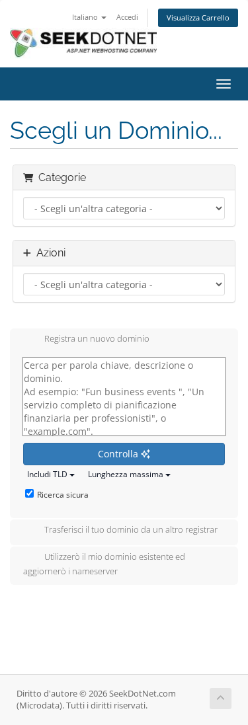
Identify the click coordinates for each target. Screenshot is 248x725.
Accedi (127, 17)
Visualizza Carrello (198, 17)
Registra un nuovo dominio (96, 339)
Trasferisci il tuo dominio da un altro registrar (131, 530)
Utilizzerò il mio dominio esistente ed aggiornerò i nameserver (104, 564)
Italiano (86, 17)
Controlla (119, 453)
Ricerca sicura (63, 494)
